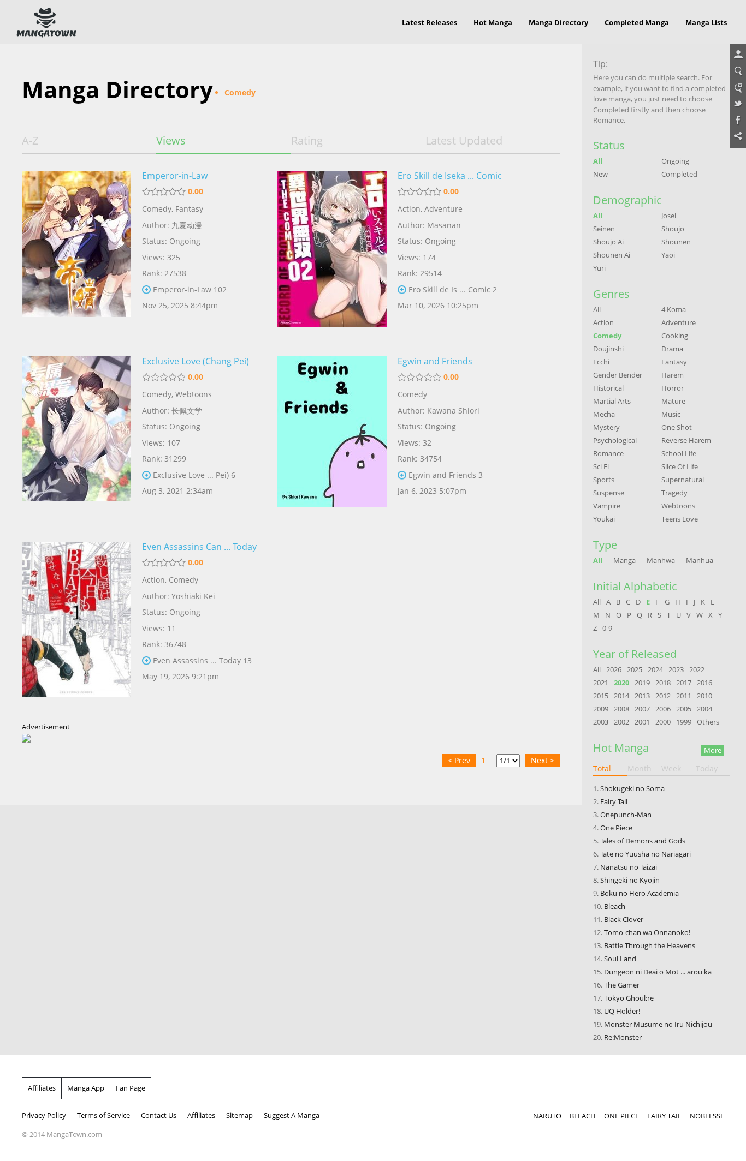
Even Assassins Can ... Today (199, 547)
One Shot (676, 427)
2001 (642, 722)
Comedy (156, 209)
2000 (663, 722)
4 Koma (673, 309)
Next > (542, 760)
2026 (613, 669)
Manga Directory (558, 22)
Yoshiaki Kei (193, 596)
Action (409, 209)
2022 (696, 669)
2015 (600, 696)
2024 (655, 669)
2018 (663, 682)
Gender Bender (617, 375)
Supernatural (682, 479)
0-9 (607, 628)
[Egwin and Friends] (332, 440)
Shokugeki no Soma (632, 788)
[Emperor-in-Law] (76, 255)
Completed (679, 174)
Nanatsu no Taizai (628, 867)
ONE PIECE (621, 1116)
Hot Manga (492, 22)
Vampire (606, 506)
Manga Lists (706, 22)
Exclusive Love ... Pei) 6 (194, 475)
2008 (621, 709)
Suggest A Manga (291, 1115)
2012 (663, 696)
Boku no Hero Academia (639, 893)
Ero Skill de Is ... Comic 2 (452, 289)
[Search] (738, 71)
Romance (608, 453)
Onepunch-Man (626, 814)
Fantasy (189, 209)
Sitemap (239, 1115)
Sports (603, 479)
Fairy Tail (613, 801)
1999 (683, 722)
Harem (672, 375)
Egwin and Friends (435, 361)
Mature (673, 401)
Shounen (676, 242)
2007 (642, 709)
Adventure (443, 209)
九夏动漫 (186, 225)
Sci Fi (601, 466)
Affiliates (42, 1088)
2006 (663, 709)
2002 (621, 722)
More (712, 750)
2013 (642, 696)
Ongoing (675, 161)
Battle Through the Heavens (649, 945)
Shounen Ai (611, 255)
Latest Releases (429, 22)
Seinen (604, 229)
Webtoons (193, 394)
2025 (634, 669)
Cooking (674, 335)
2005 (683, 709)
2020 (621, 682)
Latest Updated (463, 140)
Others (708, 722)
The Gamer (622, 985)
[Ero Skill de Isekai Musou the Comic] (332, 255)
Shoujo (672, 229)
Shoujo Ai (608, 242)
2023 (676, 669)
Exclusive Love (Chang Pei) (195, 361)
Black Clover (623, 919)
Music (670, 414)
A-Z (30, 140)
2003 (600, 722)
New (600, 174)
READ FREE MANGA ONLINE (46, 23)
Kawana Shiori (453, 410)
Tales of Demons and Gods (642, 841)
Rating (307, 140)
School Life (678, 453)
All (597, 161)
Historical (608, 388)
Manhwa (661, 560)
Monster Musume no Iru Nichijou (658, 1024)
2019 (642, 682)
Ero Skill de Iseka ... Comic (450, 176)
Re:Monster (623, 1037)
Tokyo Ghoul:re (629, 998)
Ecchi (601, 362)
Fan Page (130, 1088)
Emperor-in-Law (175, 176)
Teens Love (679, 519)
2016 (704, 682)
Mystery (606, 427)
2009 (600, 709)
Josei (668, 215)
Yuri (599, 268)
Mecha (604, 414)
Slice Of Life (679, 466)
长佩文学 (186, 410)
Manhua (699, 560)
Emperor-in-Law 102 (190, 289)
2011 (683, 696)
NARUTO (547, 1116)
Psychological (615, 440)
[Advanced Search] (738, 87)
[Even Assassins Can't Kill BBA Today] (76, 626)
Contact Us (158, 1115)
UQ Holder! (622, 1011)
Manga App (85, 1088)
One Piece (616, 828)
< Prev (459, 760)
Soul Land (620, 958)
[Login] (738, 55)
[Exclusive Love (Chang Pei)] (76, 440)
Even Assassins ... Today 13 (202, 660)
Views (171, 140)
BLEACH (583, 1116)
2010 (704, 696)
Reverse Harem (686, 440)
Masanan (444, 225)
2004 (704, 709)
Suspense (608, 493)
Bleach (614, 906)
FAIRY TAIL (664, 1116)
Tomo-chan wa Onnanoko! (647, 932)
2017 (683, 682)
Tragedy (674, 493)
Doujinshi (608, 349)
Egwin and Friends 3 (445, 475)
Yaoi (668, 255)
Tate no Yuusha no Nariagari (645, 854)
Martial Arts (612, 401)
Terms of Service (103, 1115)
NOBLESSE (707, 1116)
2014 (621, 696)
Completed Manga (637, 22)
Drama (672, 349)
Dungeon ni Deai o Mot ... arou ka (658, 972)
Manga (624, 560)
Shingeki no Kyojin (630, 880)
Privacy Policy (44, 1115)
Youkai (604, 519)
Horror (672, 388)
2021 (600, 682)
